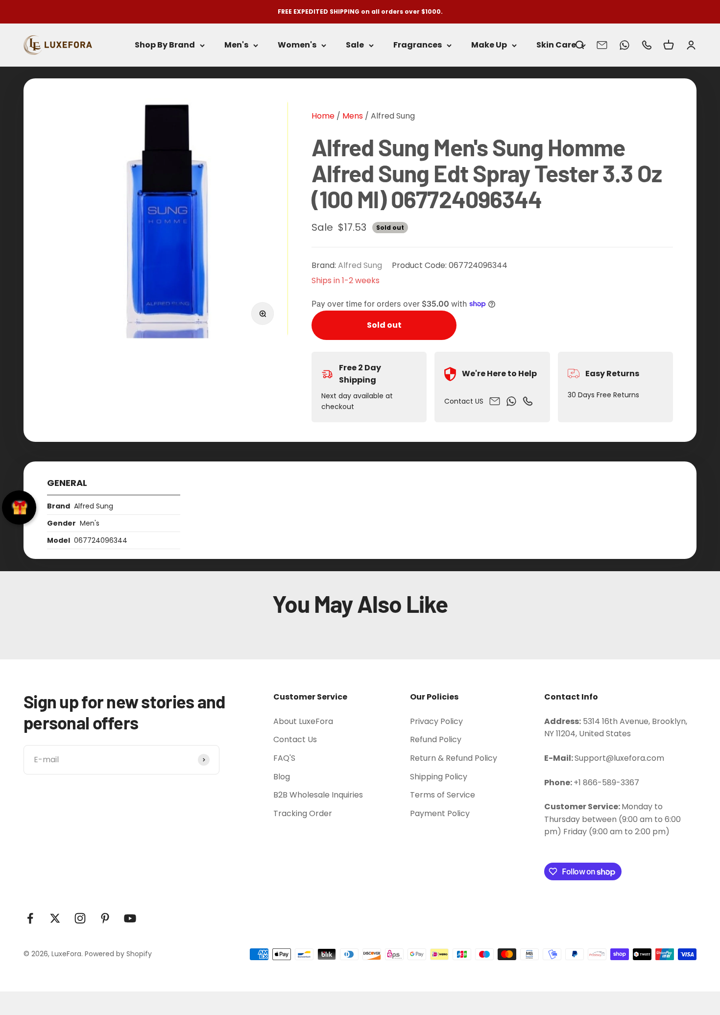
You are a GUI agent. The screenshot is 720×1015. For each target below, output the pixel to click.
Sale (355, 45)
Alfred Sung (393, 115)
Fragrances (417, 45)
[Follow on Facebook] (30, 918)
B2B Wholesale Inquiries (318, 794)
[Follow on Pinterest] (105, 918)
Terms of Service (442, 794)
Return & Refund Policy (453, 758)
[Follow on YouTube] (130, 918)
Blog (281, 776)
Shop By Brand (165, 45)
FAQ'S (284, 758)
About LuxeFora (303, 721)
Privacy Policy (436, 721)
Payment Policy (440, 813)
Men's (236, 45)
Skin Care (556, 45)
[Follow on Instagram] (80, 918)
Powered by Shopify (118, 954)
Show (19, 507)
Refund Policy (435, 739)
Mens (351, 115)
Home (323, 115)
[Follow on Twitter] (55, 918)
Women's (297, 45)
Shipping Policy (438, 776)
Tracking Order (302, 813)
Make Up (489, 45)
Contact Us (295, 739)
